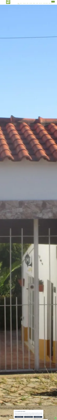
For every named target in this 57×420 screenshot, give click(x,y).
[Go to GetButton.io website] (55, 419)
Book (53, 1)
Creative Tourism (45, 3)
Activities (30, 3)
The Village (24, 3)
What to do (40, 3)
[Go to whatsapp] (55, 418)
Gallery (37, 3)
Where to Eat (50, 3)
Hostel (21, 3)
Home (18, 3)
